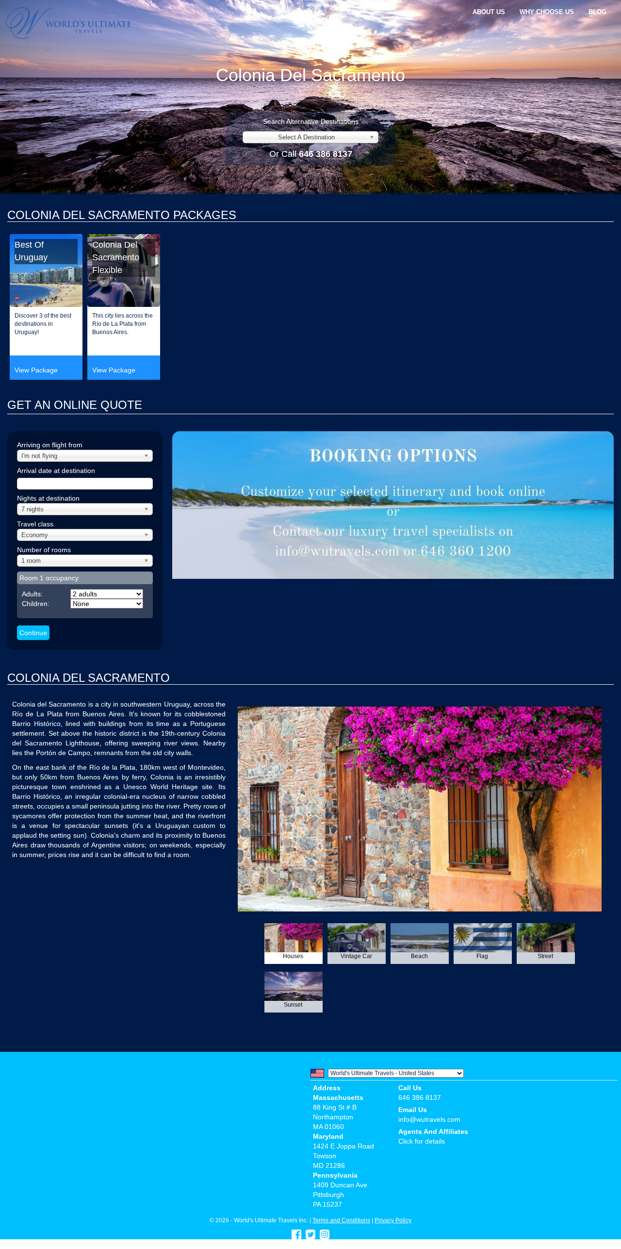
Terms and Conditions (341, 1220)
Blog (597, 12)
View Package (36, 370)
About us (489, 12)
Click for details (421, 1141)
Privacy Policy (393, 1220)
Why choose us (547, 12)
